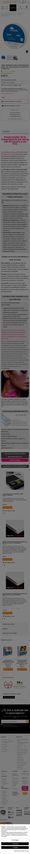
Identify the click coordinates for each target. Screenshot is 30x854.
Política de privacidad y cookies (21, 851)
